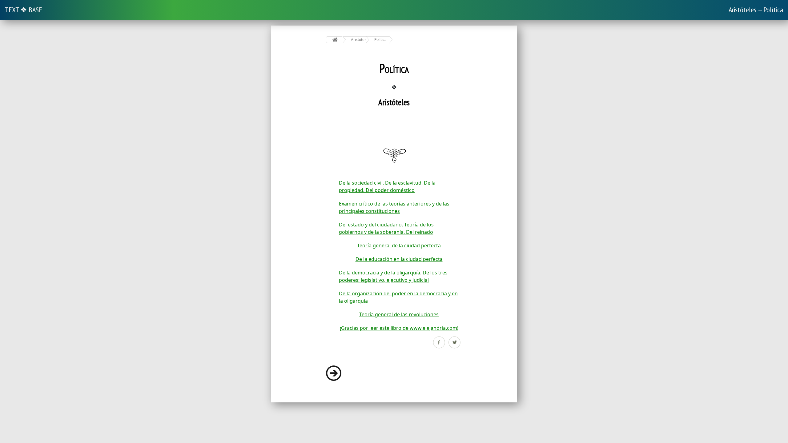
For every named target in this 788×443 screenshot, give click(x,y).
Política (380, 39)
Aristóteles (358, 39)
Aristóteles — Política (756, 9)
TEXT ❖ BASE (23, 9)
